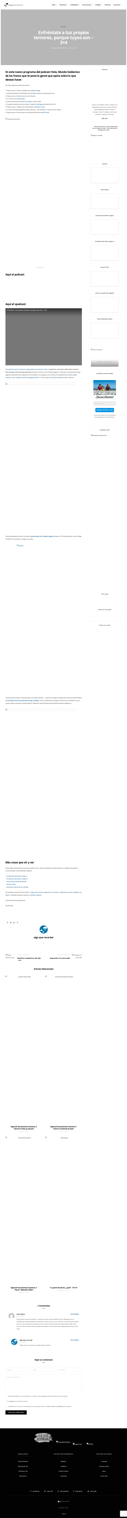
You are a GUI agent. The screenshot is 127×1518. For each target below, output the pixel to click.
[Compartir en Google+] (14, 922)
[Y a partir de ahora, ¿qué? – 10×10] (63, 1211)
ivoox (13, 377)
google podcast (33, 377)
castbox (24, 377)
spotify (18, 377)
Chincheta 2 (23, 1476)
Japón (104, 1471)
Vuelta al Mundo (23, 1461)
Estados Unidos (63, 1471)
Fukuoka (32, 96)
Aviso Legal (104, 594)
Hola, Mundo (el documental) (16, 881)
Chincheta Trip (23, 1471)
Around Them (11, 884)
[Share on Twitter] (10, 922)
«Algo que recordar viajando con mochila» (44, 892)
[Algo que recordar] (13, 5)
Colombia (104, 1461)
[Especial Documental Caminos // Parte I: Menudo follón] (23, 1211)
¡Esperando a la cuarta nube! (60, 958)
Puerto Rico (104, 1476)
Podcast (108, 5)
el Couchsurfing (19, 99)
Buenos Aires (40, 107)
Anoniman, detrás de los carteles (17, 887)
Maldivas (63, 1461)
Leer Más (105, 118)
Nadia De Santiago (36, 104)
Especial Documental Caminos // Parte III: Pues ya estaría (24, 1127)
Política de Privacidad (104, 609)
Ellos (53, 5)
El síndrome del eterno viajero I (17, 876)
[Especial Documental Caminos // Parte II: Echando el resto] (63, 1049)
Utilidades (74, 5)
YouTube (54, 377)
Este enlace (21, 1314)
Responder (75, 1314)
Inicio (64, 1514)
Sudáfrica (63, 1466)
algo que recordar (59, 48)
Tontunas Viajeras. (35, 895)
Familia (98, 5)
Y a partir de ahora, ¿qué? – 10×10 (63, 1288)
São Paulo (46, 112)
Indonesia (63, 1476)
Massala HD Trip (23, 1466)
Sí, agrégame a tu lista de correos (17, 1401)
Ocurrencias (86, 5)
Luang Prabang (35, 90)
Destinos (63, 5)
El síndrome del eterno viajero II (17, 879)
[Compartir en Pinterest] (17, 922)
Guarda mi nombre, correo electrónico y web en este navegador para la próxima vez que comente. (38, 1396)
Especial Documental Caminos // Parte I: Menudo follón (24, 1289)
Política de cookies (104, 625)
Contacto (116, 5)
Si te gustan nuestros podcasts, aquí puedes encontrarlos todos (26, 369)
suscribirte (59, 1406)
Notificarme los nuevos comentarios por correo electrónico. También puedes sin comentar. (39, 1406)
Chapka (29, 101)
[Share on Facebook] (7, 922)
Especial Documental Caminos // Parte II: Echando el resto (63, 1127)
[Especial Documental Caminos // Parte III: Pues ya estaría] (23, 1049)
